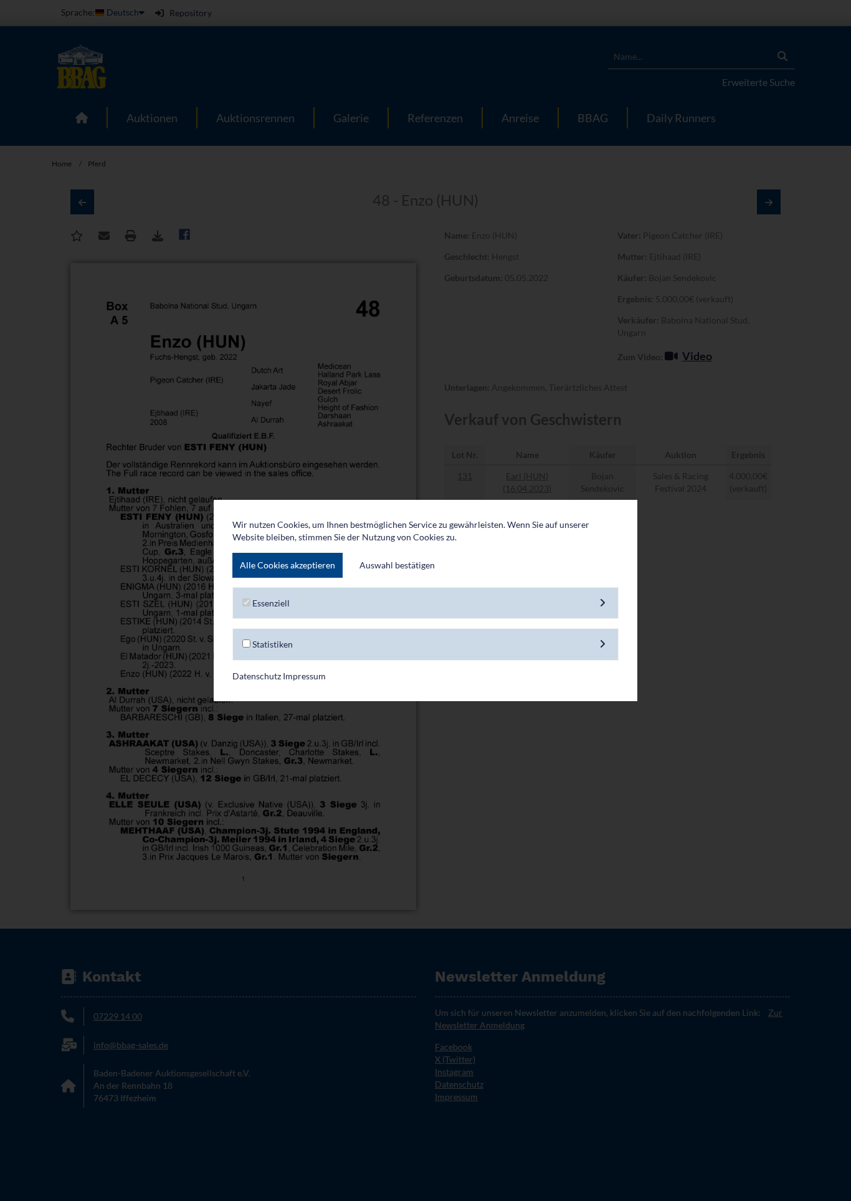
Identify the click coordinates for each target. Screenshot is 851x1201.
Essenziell (270, 603)
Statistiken (271, 644)
